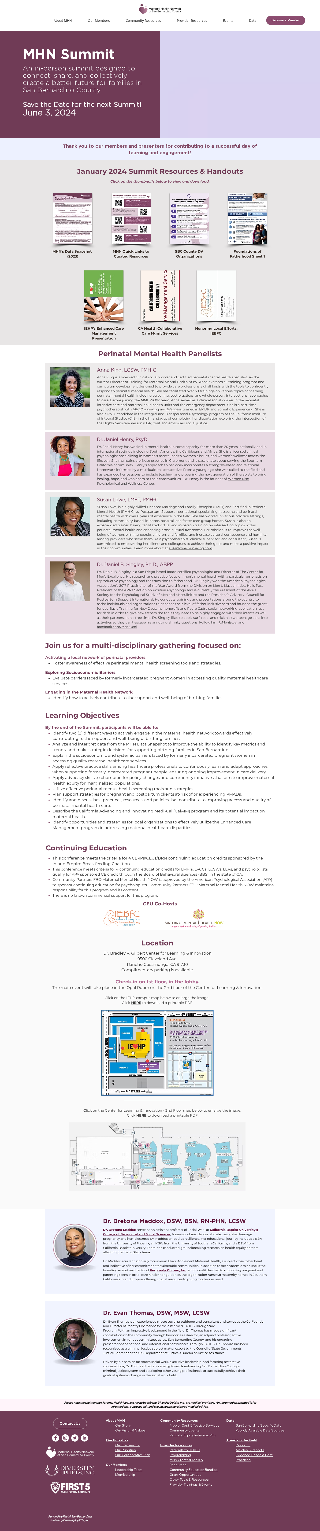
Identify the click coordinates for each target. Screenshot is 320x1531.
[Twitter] (74, 1438)
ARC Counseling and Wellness (157, 409)
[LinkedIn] (84, 1438)
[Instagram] (65, 1438)
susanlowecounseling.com (190, 548)
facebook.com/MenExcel (117, 627)
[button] (228, 20)
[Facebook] (55, 1438)
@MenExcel (228, 622)
